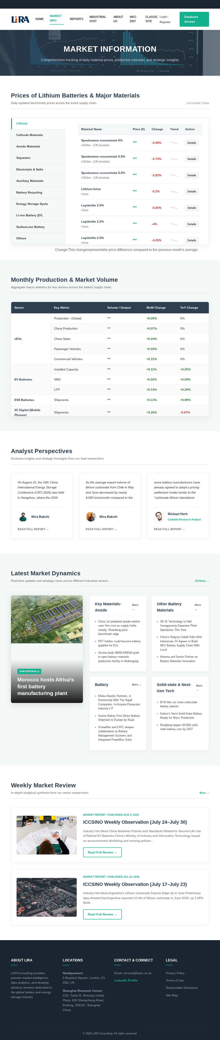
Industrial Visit (97, 19)
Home (39, 19)
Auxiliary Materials (29, 181)
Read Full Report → (33, 529)
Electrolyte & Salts (29, 169)
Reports (76, 19)
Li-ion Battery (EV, (29, 215)
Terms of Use (175, 980)
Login (163, 16)
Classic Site (151, 19)
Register (165, 22)
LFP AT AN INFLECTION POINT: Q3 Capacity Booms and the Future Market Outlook (117, 3)
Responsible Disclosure (182, 987)
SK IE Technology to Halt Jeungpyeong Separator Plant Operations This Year (178, 625)
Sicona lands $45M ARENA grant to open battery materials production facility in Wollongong (118, 657)
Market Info (56, 18)
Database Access (191, 19)
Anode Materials (28, 146)
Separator (23, 157)
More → (135, 607)
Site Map (172, 995)
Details (192, 142)
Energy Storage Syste (32, 204)
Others (21, 238)
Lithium (22, 123)
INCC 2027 (133, 19)
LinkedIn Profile (126, 980)
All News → (202, 580)
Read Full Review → (102, 852)
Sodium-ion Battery (30, 227)
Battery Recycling (29, 192)
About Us (118, 19)
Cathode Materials (29, 135)
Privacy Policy (175, 973)
